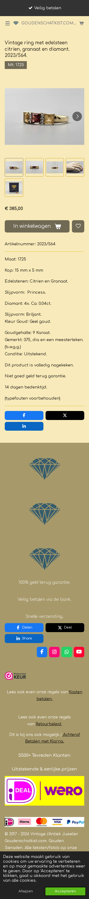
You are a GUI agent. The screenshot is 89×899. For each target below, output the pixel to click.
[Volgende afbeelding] (77, 116)
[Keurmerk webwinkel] (15, 682)
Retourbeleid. (49, 724)
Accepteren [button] (65, 891)
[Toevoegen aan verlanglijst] (78, 226)
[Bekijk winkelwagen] (81, 23)
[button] (14, 167)
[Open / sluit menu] (7, 23)
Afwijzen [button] (26, 891)
